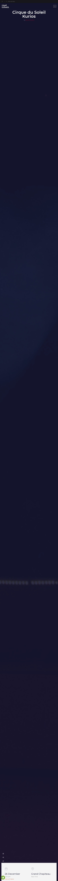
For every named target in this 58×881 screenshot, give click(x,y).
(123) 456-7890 (11, 1)
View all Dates (9, 879)
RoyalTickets (30, 20)
